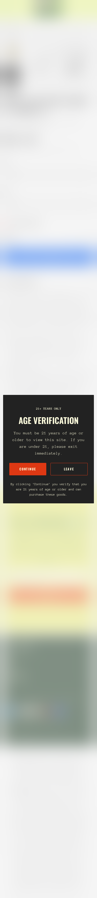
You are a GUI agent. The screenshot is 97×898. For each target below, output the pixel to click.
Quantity (9, 237)
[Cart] (91, 9)
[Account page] (16, 9)
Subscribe (48, 595)
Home (8, 121)
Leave (69, 469)
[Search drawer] (87, 9)
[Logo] (48, 9)
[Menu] (9, 9)
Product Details (24, 282)
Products (27, 121)
